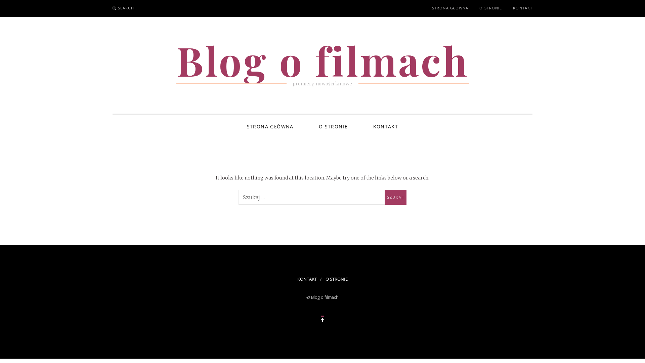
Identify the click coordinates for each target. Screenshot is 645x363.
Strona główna (450, 7)
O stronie (490, 7)
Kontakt (522, 7)
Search (126, 7)
